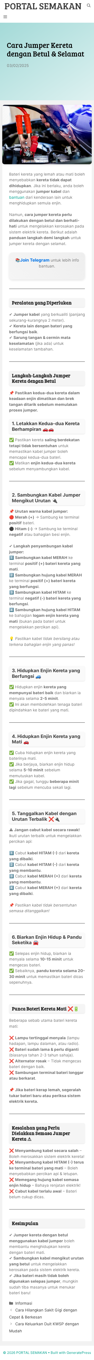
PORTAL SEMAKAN (43, 5)
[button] (89, 5)
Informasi (23, 1303)
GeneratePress (79, 1352)
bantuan (16, 197)
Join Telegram (35, 260)
